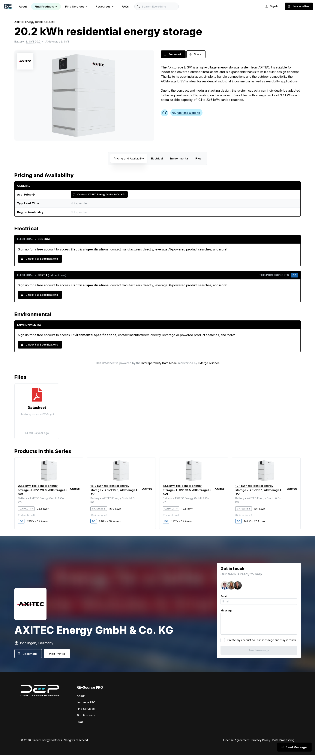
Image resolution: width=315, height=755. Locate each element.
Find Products (86, 715)
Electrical (157, 158)
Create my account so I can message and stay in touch (261, 640)
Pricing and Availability (129, 158)
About (81, 695)
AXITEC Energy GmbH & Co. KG (35, 22)
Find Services (86, 708)
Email (223, 596)
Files (198, 158)
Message (226, 610)
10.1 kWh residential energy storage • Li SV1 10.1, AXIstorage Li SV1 (258, 490)
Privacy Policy (261, 740)
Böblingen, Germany (36, 643)
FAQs (80, 721)
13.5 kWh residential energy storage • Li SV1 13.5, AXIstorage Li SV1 (187, 490)
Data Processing (283, 740)
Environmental (179, 158)
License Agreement (236, 740)
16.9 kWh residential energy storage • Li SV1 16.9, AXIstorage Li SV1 (114, 490)
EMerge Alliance (209, 363)
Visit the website (188, 112)
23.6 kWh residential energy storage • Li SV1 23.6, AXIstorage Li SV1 (42, 490)
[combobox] (183, 212)
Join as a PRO (86, 702)
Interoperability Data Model (159, 363)
